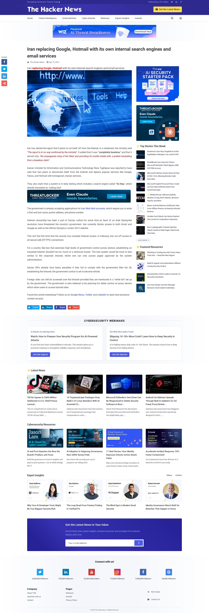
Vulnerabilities (69, 18)
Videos (169, 475)
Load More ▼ (143, 240)
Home (30, 18)
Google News (77, 294)
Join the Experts (40, 354)
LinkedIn (101, 294)
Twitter (88, 294)
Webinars (105, 18)
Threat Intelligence (47, 18)
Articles (178, 475)
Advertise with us (34, 596)
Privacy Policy (71, 600)
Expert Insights (122, 18)
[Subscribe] (138, 543)
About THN (31, 593)
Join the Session (119, 354)
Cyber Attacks (88, 18)
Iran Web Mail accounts (93, 208)
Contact (30, 600)
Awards (138, 18)
